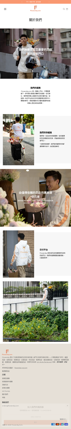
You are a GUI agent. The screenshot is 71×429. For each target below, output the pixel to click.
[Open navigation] (10, 9)
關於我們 (5, 394)
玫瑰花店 (17, 360)
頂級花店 (5, 385)
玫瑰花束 (8, 362)
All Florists (6, 391)
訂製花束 (57, 360)
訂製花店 (24, 360)
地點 (3, 397)
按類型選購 (6, 378)
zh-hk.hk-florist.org (44, 362)
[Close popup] (67, 405)
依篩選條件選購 (7, 381)
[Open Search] (64, 9)
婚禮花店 (15, 362)
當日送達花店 (48, 360)
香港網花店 (6, 371)
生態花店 (9, 360)
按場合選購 (6, 388)
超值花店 (23, 362)
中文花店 (32, 360)
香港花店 (39, 360)
